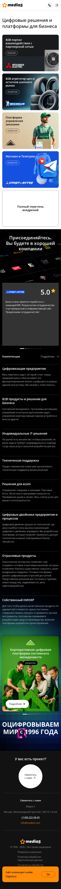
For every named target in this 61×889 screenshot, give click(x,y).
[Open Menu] (57, 5)
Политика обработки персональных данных (30, 858)
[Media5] (12, 5)
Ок (48, 874)
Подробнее (11, 876)
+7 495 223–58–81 (30, 817)
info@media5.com (30, 822)
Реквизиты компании (29, 852)
